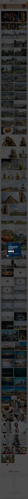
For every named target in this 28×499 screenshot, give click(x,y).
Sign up (14, 489)
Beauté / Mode (14, 484)
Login (14, 488)
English (14, 491)
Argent (14, 483)
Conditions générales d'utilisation (14, 490)
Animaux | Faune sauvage (14, 481)
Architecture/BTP (14, 482)
